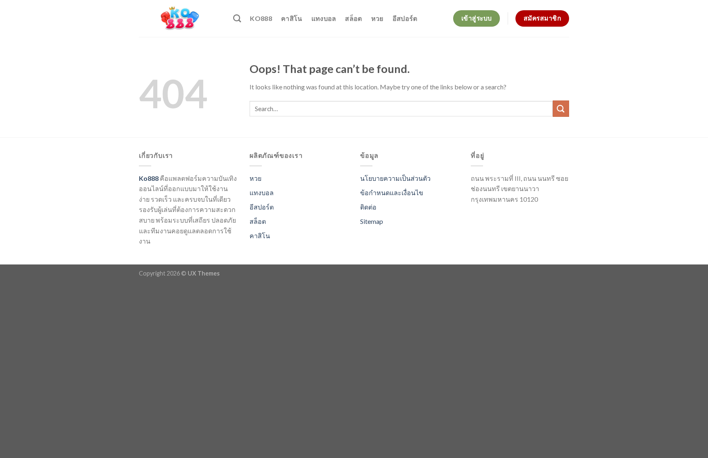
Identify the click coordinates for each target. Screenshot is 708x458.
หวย (377, 18)
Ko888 (261, 18)
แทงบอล (323, 18)
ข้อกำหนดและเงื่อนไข (391, 192)
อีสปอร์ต (405, 18)
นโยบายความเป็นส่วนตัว (395, 178)
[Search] (237, 18)
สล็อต (353, 18)
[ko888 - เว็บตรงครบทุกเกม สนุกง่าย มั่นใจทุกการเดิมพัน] (180, 18)
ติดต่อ (368, 207)
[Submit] (561, 108)
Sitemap (371, 221)
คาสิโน (291, 18)
